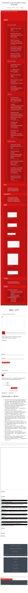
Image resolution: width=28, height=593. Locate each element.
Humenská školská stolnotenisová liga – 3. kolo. (17, 146)
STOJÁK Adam (11, 216)
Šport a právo (15, 571)
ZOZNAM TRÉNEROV (13, 281)
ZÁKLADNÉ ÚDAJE (13, 197)
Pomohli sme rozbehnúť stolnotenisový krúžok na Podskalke (16, 124)
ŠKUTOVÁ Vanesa (12, 226)
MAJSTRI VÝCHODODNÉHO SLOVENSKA (16, 88)
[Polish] (10, 367)
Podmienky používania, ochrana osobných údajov (15, 554)
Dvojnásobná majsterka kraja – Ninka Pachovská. (17, 162)
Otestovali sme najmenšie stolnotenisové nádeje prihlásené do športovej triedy (17, 133)
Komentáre (7, 434)
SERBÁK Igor (11, 259)
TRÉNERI (6, 278)
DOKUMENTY (7, 194)
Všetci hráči (10, 217)
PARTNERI (16, 9)
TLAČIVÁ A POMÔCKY (13, 200)
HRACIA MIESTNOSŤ (13, 190)
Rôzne (10, 94)
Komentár (4, 340)
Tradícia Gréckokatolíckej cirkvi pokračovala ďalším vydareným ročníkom (17, 106)
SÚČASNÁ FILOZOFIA (13, 189)
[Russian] (12, 367)
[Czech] (3, 367)
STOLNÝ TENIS (12, 25)
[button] (14, 491)
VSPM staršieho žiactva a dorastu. (13, 425)
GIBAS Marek (11, 243)
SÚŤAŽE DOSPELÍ (12, 297)
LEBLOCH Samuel (12, 214)
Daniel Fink (12, 314)
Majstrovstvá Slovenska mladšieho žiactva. (15, 436)
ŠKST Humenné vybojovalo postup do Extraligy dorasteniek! (17, 41)
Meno (3, 354)
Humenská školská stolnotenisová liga (15, 295)
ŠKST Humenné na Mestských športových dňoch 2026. (17, 35)
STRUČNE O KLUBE (13, 188)
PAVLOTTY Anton (12, 273)
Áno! (8, 382)
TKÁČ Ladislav (11, 262)
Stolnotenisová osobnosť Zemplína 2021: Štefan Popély (16, 99)
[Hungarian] (8, 367)
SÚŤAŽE (6, 286)
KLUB (5, 185)
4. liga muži (13, 301)
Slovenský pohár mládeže (17, 291)
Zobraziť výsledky (14, 390)
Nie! (8, 383)
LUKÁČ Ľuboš (11, 254)
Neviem (8, 385)
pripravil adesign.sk (5, 584)
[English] (4, 367)
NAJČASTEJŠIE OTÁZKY (14, 283)
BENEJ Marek (11, 224)
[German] (6, 367)
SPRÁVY (6, 20)
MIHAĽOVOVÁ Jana (13, 256)
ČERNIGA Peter (11, 234)
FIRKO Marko (11, 213)
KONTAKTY (23, 9)
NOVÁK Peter (11, 257)
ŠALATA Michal (11, 246)
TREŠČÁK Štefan (12, 264)
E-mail (4, 358)
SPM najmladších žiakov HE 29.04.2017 (15, 332)
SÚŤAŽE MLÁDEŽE (12, 289)
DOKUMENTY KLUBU (13, 198)
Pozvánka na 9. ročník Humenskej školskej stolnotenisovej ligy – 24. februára (17, 170)
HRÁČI (5, 205)
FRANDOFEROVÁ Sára (13, 242)
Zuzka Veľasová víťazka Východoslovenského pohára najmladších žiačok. (16, 154)
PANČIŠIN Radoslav (12, 245)
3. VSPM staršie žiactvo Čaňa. (15, 70)
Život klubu (13, 409)
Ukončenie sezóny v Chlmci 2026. (16, 65)
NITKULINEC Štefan (13, 271)
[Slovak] (14, 367)
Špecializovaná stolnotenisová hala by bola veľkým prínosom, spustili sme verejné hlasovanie (17, 115)
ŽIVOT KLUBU (12, 61)
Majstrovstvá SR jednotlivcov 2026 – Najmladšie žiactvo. (16, 55)
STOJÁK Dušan (11, 260)
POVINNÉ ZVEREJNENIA (14, 201)
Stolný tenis (21, 403)
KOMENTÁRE (11, 141)
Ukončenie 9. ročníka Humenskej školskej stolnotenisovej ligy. (16, 48)
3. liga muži (13, 300)
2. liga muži (13, 298)
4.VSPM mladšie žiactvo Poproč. (12, 415)
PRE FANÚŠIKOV (9, 9)
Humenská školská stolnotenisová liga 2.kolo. (16, 177)
